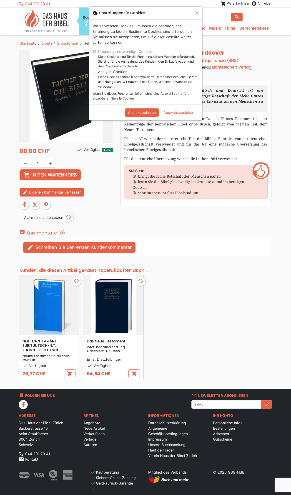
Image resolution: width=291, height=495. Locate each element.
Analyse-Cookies (112, 71)
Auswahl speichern (179, 112)
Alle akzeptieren (142, 112)
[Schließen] (196, 13)
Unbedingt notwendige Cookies (125, 51)
